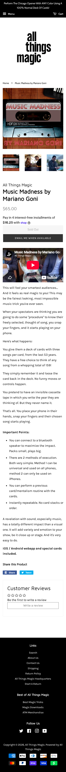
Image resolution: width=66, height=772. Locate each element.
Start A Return (33, 683)
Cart (60, 13)
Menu (11, 13)
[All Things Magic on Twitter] (21, 731)
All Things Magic (35, 744)
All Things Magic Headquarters (33, 678)
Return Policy (33, 673)
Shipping (33, 668)
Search (33, 652)
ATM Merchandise (33, 712)
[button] (33, 238)
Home (6, 83)
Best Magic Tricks (33, 702)
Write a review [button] (33, 605)
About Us (33, 657)
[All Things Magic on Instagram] (37, 731)
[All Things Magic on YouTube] (45, 731)
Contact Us (33, 663)
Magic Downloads (33, 707)
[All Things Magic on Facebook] (29, 731)
